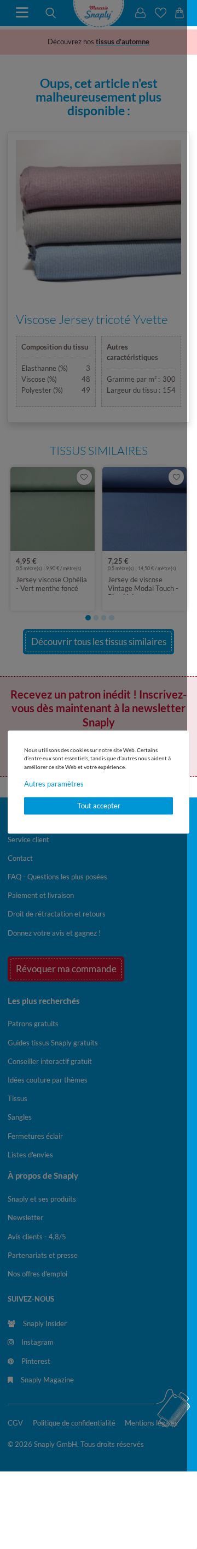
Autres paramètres (54, 784)
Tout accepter (98, 805)
